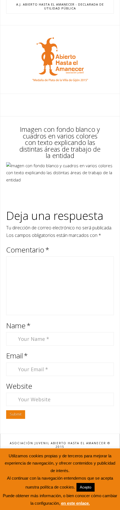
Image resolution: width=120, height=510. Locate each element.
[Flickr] (73, 19)
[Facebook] (46, 19)
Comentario (27, 250)
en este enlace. (75, 503)
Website (19, 386)
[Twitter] (53, 19)
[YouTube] (60, 19)
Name (18, 326)
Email (17, 356)
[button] (60, 104)
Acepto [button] (85, 487)
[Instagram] (66, 19)
